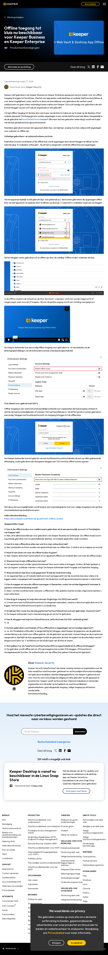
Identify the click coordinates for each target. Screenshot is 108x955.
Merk (4, 854)
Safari (85, 897)
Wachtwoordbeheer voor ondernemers (39, 820)
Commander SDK (10, 901)
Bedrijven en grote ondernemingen (69, 820)
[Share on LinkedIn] (93, 66)
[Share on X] (88, 66)
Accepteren (76, 942)
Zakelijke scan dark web (93, 826)
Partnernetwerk (90, 860)
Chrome (86, 888)
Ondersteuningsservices (72, 882)
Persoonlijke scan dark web (93, 820)
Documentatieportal (11, 881)
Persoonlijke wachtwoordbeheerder (44, 862)
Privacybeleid (8, 890)
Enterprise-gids (35, 899)
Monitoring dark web (70, 852)
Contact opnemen (10, 873)
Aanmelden (90, 4)
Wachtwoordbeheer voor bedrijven (44, 826)
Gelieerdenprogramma (93, 865)
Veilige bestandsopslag (71, 856)
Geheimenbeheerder (70, 848)
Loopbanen (7, 858)
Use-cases (33, 880)
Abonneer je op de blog (19, 66)
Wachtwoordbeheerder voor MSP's (44, 847)
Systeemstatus (9, 877)
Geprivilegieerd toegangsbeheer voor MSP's (43, 853)
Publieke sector (35, 858)
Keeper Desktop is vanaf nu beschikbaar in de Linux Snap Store (33, 775)
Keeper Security (44, 662)
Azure (5, 910)
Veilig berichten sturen (70, 869)
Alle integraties (9, 918)
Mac (85, 875)
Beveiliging (7, 824)
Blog (30, 920)
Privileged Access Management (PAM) (42, 831)
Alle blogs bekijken (15, 17)
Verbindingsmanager (70, 878)
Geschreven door (28, 785)
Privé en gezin (67, 826)
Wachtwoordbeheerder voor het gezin (43, 868)
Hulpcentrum (8, 869)
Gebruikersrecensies (11, 845)
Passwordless (8, 914)
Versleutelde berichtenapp (89, 844)
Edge (85, 901)
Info (4, 819)
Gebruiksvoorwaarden (12, 886)
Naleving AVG (8, 841)
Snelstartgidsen (35, 903)
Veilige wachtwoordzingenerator (94, 838)
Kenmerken (33, 888)
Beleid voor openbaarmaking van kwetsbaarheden (11, 834)
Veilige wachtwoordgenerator (93, 831)
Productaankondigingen (25, 47)
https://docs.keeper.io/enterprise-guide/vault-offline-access (33, 518)
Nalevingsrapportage (70, 873)
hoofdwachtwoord (32, 119)
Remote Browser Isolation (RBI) (42, 843)
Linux (85, 884)
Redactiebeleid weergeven (54, 741)
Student (64, 830)
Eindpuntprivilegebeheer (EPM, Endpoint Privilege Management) (43, 838)
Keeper (10, 4)
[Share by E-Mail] (102, 66)
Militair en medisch (69, 834)
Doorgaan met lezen (76, 791)
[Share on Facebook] (97, 66)
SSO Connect (9, 905)
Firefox (86, 892)
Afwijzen (56, 942)
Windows (87, 880)
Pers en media (8, 849)
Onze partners (89, 856)
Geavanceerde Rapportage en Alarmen (68, 862)
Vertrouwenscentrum (11, 828)
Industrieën (33, 884)
